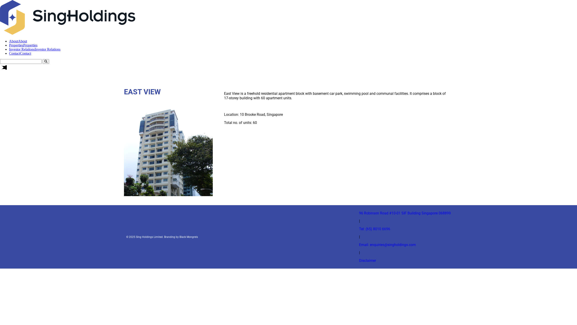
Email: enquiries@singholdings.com (387, 245)
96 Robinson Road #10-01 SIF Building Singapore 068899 (405, 213)
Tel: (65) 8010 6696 (374, 229)
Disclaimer (367, 260)
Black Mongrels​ (188, 237)
